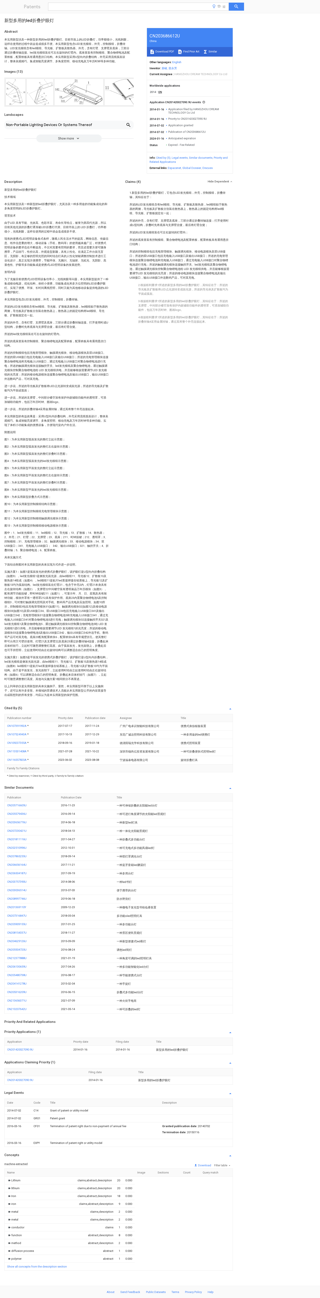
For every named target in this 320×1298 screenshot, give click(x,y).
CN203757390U (17, 881)
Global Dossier (191, 168)
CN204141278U (17, 983)
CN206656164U (17, 864)
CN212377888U (17, 958)
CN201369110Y (16, 907)
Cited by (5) (163, 157)
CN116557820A (17, 759)
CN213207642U (17, 1009)
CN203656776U (17, 822)
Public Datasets (156, 1292)
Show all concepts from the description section (37, 1266)
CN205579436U (17, 813)
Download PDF (164, 51)
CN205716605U (17, 805)
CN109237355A (17, 742)
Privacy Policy (193, 1292)
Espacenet (174, 168)
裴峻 (164, 68)
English (176, 62)
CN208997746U (17, 898)
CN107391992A (17, 725)
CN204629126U (17, 941)
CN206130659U (17, 966)
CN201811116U (17, 839)
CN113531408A (17, 751)
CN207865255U (17, 856)
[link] (13, 1180)
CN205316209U (17, 992)
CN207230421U (17, 830)
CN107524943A (17, 734)
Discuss (207, 168)
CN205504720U (17, 949)
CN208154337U (17, 932)
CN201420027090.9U (20, 1049)
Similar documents (200, 157)
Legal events (180, 157)
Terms (175, 1292)
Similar (212, 51)
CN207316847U (17, 915)
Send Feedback (130, 1292)
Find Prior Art (191, 51)
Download (204, 1165)
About (111, 1292)
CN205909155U (17, 924)
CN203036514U (17, 890)
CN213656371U (17, 1000)
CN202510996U (17, 847)
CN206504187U (17, 873)
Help (211, 1292)
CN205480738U (17, 975)
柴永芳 (172, 68)
